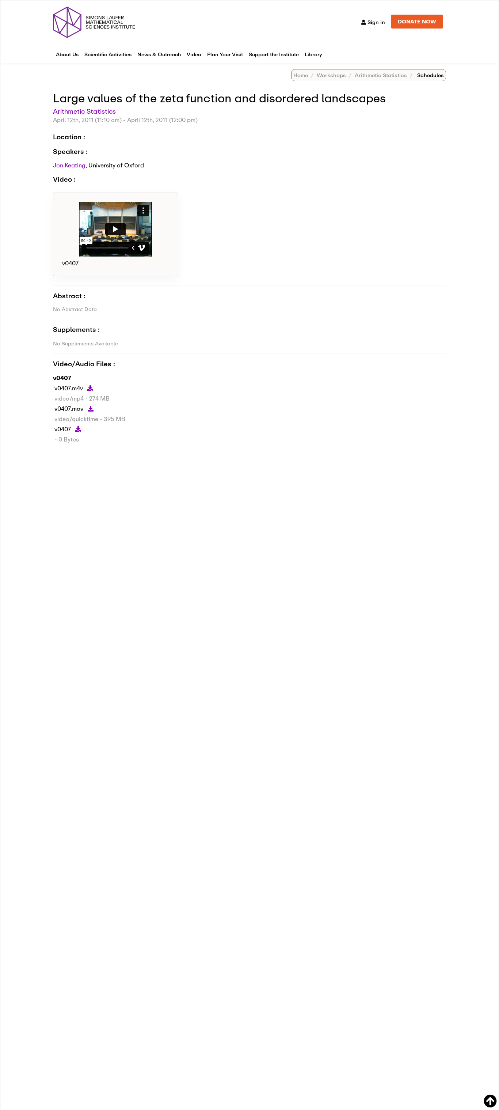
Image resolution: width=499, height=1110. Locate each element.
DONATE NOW (417, 21)
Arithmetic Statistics (381, 75)
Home (300, 75)
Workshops (331, 75)
